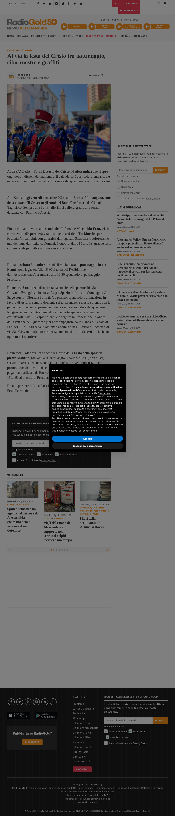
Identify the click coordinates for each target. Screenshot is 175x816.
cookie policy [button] (111, 390)
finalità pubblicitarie (62, 408)
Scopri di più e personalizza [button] (87, 446)
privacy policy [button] (83, 380)
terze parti (105, 393)
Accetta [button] (87, 438)
